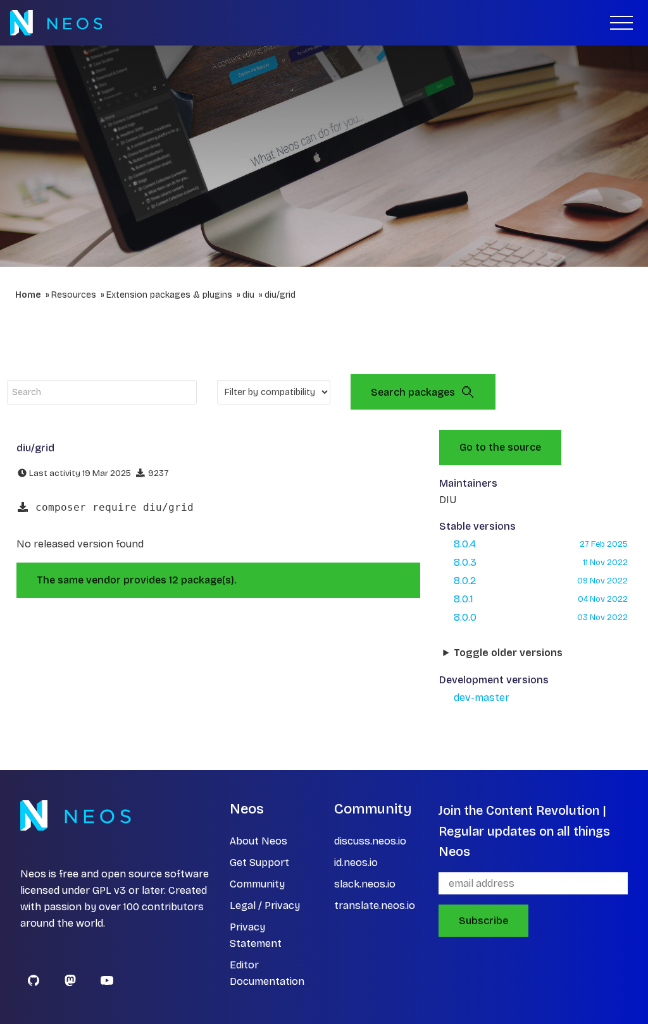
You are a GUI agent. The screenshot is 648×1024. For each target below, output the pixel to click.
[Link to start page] (56, 22)
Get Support (259, 862)
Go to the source (500, 447)
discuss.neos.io (370, 841)
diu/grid (280, 295)
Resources (73, 295)
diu (248, 295)
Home (28, 295)
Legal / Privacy (265, 905)
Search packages (413, 392)
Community (257, 884)
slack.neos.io (365, 884)
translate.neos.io (374, 905)
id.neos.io (356, 862)
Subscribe (483, 921)
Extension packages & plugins (169, 295)
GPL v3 (109, 890)
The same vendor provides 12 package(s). (137, 580)
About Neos (258, 841)
